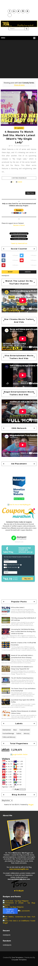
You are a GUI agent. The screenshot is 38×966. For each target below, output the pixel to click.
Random (28, 272)
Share (20, 182)
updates (20, 128)
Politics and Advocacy (9, 737)
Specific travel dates (12, 567)
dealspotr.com (19, 542)
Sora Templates (17, 957)
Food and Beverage (8, 733)
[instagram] (19, 891)
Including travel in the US (14, 564)
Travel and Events (24, 730)
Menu (3, 38)
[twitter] (15, 891)
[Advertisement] (19, 59)
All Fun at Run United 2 (17, 607)
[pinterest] (22, 891)
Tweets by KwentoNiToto (19, 243)
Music (15, 730)
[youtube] (21, 891)
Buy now (27, 578)
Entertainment (7, 730)
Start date (6, 570)
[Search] (26, 28)
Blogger (30, 804)
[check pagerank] (19, 754)
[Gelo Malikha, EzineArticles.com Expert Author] (19, 918)
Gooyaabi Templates (19, 960)
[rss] (17, 891)
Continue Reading (18, 178)
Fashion (18, 733)
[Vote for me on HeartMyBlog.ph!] (19, 504)
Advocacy (26, 733)
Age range (6, 559)
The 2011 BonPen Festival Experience (22, 678)
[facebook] (16, 891)
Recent (10, 272)
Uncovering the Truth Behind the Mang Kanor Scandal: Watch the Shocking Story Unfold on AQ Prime (23, 631)
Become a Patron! (19, 225)
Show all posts (19, 85)
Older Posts (30, 193)
